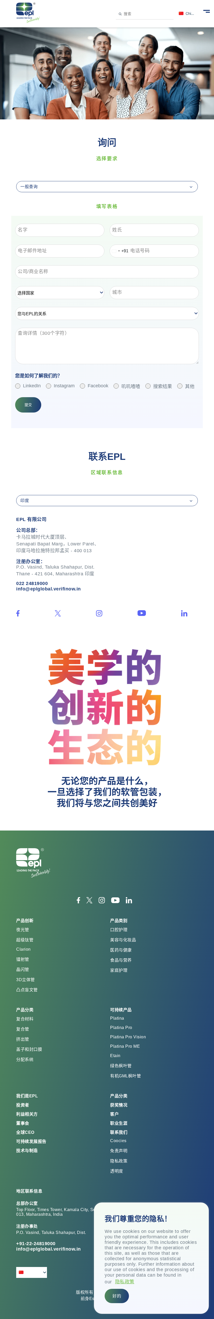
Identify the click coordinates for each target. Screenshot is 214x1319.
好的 (116, 1296)
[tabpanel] (107, 322)
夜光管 (22, 930)
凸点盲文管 (27, 990)
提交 (28, 405)
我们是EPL (27, 1096)
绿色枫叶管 (121, 1066)
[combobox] (119, 251)
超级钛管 (24, 940)
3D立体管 (25, 979)
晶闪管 (22, 969)
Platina (117, 1018)
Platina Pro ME (125, 1046)
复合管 (22, 1029)
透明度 (116, 1171)
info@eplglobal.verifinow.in (48, 588)
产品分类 (118, 1096)
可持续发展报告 (31, 1141)
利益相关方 (27, 1114)
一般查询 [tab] (29, 186)
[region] (151, 1258)
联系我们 (118, 1132)
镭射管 (22, 959)
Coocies (118, 1140)
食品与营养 (121, 960)
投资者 (22, 1105)
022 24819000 (32, 583)
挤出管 (22, 1039)
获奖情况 (118, 1105)
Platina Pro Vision (128, 1037)
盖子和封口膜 (29, 1049)
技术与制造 (27, 1150)
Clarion (23, 949)
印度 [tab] (24, 500)
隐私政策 (124, 1281)
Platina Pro (121, 1027)
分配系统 (24, 1059)
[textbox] (57, 292)
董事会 (22, 1123)
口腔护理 (118, 930)
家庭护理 (118, 970)
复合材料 (24, 1019)
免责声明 (118, 1151)
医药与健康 (121, 950)
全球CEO (25, 1132)
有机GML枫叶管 (125, 1076)
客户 (114, 1114)
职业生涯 (118, 1123)
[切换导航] (206, 11)
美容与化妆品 (123, 940)
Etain (115, 1055)
